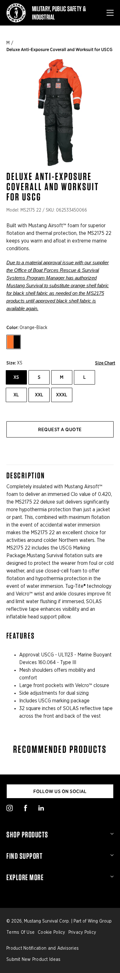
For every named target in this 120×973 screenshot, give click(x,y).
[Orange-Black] (13, 342)
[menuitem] (60, 834)
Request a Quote (60, 429)
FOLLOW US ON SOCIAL (60, 791)
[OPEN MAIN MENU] (110, 12)
